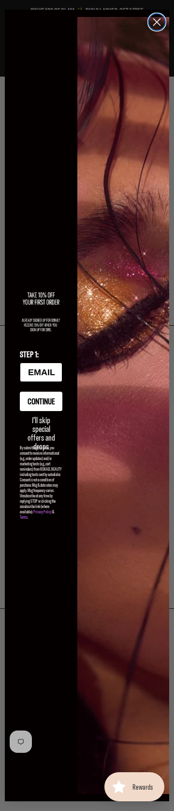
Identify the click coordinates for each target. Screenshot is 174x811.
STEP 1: (29, 354)
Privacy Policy (42, 511)
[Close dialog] (156, 22)
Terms (24, 517)
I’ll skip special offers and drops (41, 425)
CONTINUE (41, 401)
